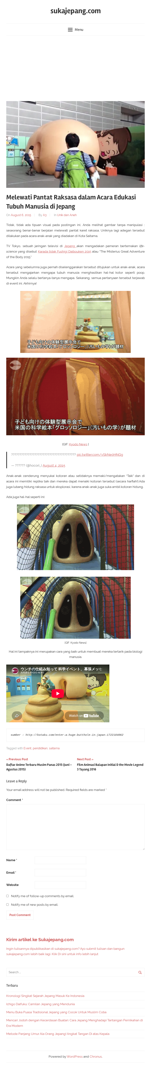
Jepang (70, 246)
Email (11, 872)
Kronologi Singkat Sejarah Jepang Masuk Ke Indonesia (45, 996)
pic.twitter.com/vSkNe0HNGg (100, 455)
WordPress (75, 1056)
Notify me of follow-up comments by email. (42, 896)
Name (11, 860)
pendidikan (40, 748)
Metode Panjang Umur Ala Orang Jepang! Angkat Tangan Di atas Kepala (57, 1034)
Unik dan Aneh (67, 215)
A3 (45, 215)
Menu (79, 29)
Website (12, 885)
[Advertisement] (75, 67)
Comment (14, 800)
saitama (54, 748)
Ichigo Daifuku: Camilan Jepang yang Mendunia (40, 1004)
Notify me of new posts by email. (34, 904)
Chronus (96, 1056)
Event (27, 748)
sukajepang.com (75, 10)
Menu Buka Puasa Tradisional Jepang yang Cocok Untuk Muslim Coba (56, 1012)
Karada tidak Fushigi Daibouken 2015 (64, 251)
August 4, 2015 (54, 465)
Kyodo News (78, 444)
